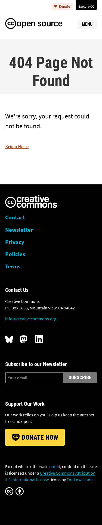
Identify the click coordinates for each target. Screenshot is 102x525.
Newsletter (19, 229)
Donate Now (40, 437)
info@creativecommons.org (30, 318)
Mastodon (24, 339)
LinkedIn (39, 339)
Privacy (14, 242)
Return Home (17, 146)
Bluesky (9, 339)
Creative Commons (31, 202)
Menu (87, 24)
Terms (12, 266)
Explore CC (86, 6)
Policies (15, 254)
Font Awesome (80, 479)
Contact (15, 217)
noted (54, 466)
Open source (39, 23)
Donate (64, 6)
